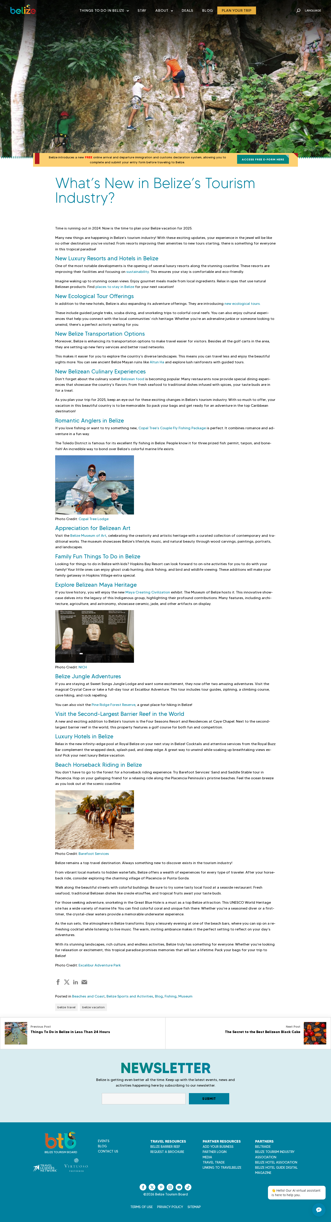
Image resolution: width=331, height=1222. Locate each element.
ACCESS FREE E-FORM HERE (263, 159)
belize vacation (93, 1007)
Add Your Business (218, 1147)
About (164, 11)
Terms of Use (141, 1207)
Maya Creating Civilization (147, 592)
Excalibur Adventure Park (100, 965)
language (313, 10)
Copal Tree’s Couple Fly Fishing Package (172, 428)
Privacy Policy (170, 1207)
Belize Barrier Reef (165, 1147)
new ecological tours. (242, 303)
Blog (207, 10)
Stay (142, 10)
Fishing (171, 996)
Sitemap (194, 1207)
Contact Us (108, 1151)
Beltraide (263, 1147)
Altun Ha (157, 362)
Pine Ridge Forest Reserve (113, 705)
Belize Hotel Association (276, 1162)
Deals (187, 10)
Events (103, 1141)
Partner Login (215, 1152)
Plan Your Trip (236, 10)
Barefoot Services (94, 853)
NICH (83, 667)
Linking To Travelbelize (222, 1168)
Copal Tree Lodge (94, 519)
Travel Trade (214, 1162)
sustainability (137, 272)
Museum (185, 996)
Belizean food (132, 379)
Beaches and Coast (88, 996)
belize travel (66, 1007)
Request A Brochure (167, 1152)
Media (207, 1157)
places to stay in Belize (114, 287)
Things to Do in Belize (104, 11)
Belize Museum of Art (88, 535)
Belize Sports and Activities (130, 996)
